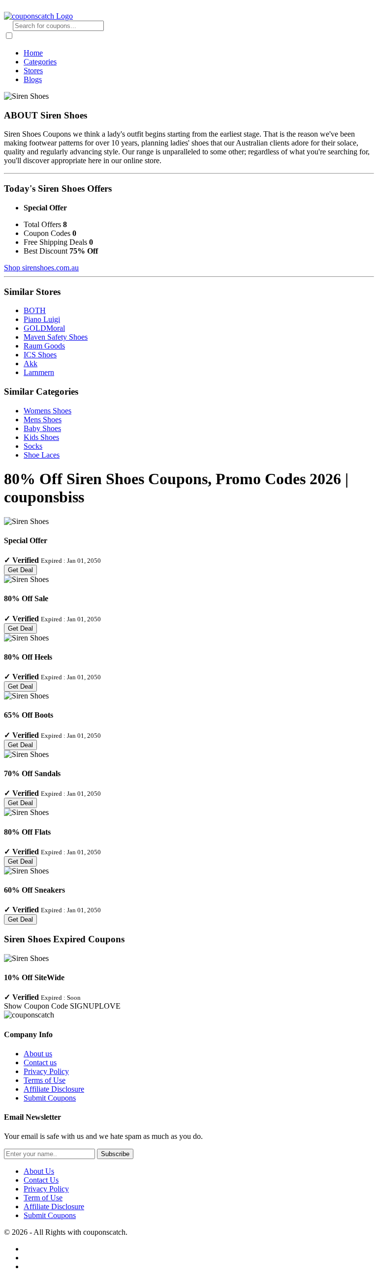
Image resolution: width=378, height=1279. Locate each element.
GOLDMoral (44, 328)
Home (33, 53)
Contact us (40, 1062)
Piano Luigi (42, 319)
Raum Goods (44, 346)
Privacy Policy (46, 1071)
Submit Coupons (50, 1098)
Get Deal (20, 570)
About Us (39, 1171)
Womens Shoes (47, 411)
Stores (33, 70)
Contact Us (41, 1180)
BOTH (35, 310)
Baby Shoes (42, 428)
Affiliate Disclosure (54, 1089)
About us (38, 1053)
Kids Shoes (41, 437)
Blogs (33, 79)
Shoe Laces (42, 455)
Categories (40, 62)
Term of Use (43, 1197)
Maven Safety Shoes (56, 337)
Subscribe (115, 1154)
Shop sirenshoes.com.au (41, 267)
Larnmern (39, 372)
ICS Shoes (40, 354)
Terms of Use (44, 1080)
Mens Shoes (43, 419)
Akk (30, 363)
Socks (33, 446)
